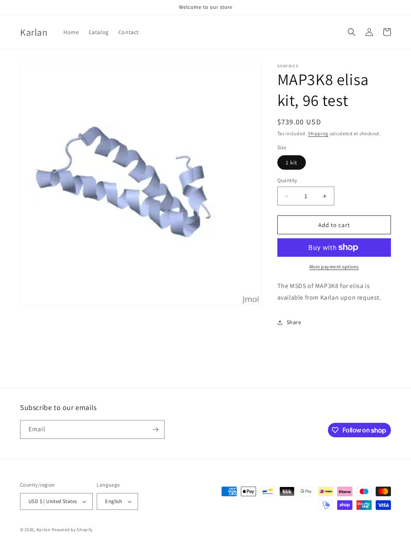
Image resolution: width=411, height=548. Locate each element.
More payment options (334, 267)
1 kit (291, 162)
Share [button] (294, 322)
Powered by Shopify (72, 529)
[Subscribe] (155, 429)
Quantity (287, 180)
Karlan (44, 529)
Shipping (318, 133)
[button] (351, 32)
